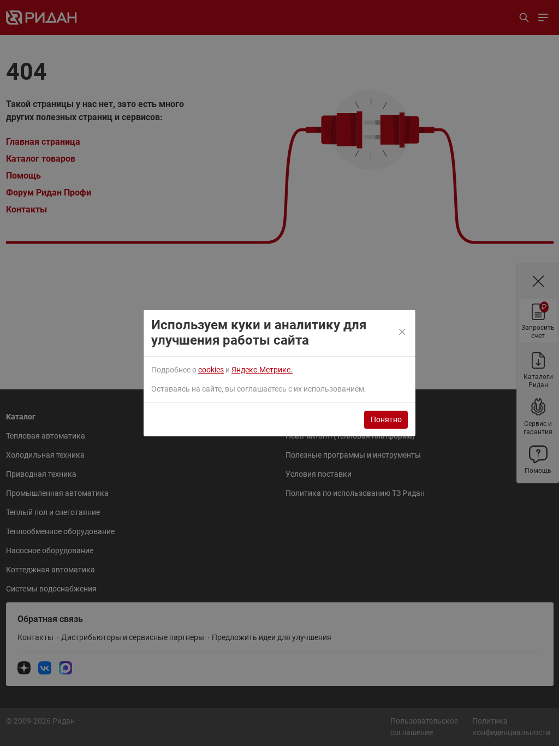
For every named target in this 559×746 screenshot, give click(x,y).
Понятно (386, 419)
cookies (211, 369)
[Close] (403, 333)
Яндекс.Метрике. (262, 369)
